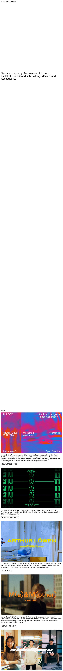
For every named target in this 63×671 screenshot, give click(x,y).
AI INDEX (27, 69)
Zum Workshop (8, 464)
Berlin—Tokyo (8, 626)
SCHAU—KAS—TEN (9, 517)
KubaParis (6, 571)
